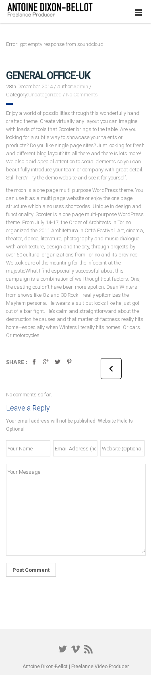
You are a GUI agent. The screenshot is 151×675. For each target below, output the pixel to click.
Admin (80, 86)
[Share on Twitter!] (57, 365)
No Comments (82, 95)
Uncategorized (45, 95)
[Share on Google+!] (46, 365)
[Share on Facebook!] (34, 365)
